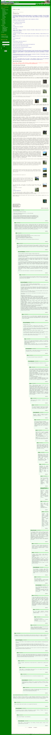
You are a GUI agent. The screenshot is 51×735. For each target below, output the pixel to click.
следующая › (30, 727)
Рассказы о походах (5, 9)
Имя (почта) (6, 41)
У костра (4, 26)
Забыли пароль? (4, 48)
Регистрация (4, 47)
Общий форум (5, 30)
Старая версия (47, 4)
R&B (30, 367)
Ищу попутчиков (5, 27)
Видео (4, 15)
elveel (30, 383)
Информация (5, 28)
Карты (4, 18)
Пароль (5, 43)
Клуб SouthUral (18, 6)
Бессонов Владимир (21, 251)
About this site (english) (5, 37)
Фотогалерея (3, 19)
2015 (19, 206)
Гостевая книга (5, 29)
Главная (14, 6)
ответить (46, 220)
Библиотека (3, 8)
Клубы (37, 4)
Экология (4, 17)
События (41, 4)
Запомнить (6, 46)
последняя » (35, 727)
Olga (13, 12)
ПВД (17, 205)
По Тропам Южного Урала (10, 2)
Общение (3, 25)
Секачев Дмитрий (28, 348)
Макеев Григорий (33, 530)
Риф (41, 501)
